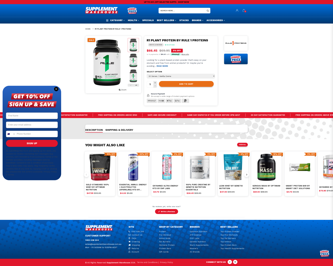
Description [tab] (94, 129)
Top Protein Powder (229, 231)
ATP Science (195, 235)
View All (242, 144)
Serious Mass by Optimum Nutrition (266, 187)
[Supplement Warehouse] (105, 10)
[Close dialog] (56, 89)
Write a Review (169, 212)
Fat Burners (164, 242)
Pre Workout (165, 235)
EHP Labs (194, 238)
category (116, 20)
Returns (135, 248)
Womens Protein (167, 245)
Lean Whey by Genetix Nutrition (231, 187)
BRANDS (196, 20)
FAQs (134, 238)
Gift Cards (164, 252)
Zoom (123, 90)
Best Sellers (165, 20)
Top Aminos (225, 242)
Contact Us (137, 235)
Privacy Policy (166, 262)
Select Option (154, 72)
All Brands (195, 252)
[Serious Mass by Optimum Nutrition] (266, 167)
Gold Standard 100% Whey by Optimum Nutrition (97, 187)
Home (88, 29)
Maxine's (194, 248)
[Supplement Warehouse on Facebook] (230, 262)
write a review (155, 45)
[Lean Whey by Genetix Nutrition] (233, 167)
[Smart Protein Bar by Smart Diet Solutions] (299, 167)
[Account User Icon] (237, 10)
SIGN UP (32, 143)
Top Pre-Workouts (229, 235)
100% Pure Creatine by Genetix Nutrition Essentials (198, 187)
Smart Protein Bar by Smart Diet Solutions (298, 187)
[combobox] (10, 134)
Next (136, 85)
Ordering (136, 242)
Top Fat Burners (228, 238)
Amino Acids (164, 238)
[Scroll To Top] (326, 249)
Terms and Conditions (147, 262)
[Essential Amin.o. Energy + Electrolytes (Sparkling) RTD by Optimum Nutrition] (133, 167)
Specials (148, 20)
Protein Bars (165, 248)
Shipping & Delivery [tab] (119, 129)
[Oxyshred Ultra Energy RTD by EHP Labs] (166, 167)
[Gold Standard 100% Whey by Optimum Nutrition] (99, 167)
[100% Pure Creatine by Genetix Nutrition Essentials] (199, 167)
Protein (162, 231)
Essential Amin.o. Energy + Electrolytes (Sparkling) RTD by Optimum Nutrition (132, 187)
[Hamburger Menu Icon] (107, 20)
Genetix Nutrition (198, 242)
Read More (162, 66)
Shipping (136, 245)
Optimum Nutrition (198, 231)
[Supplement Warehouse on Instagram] (235, 262)
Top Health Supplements (232, 248)
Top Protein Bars (228, 245)
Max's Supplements (199, 245)
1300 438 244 (137, 231)
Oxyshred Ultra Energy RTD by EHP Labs (165, 187)
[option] (99, 167)
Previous (130, 85)
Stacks (184, 20)
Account (135, 252)
